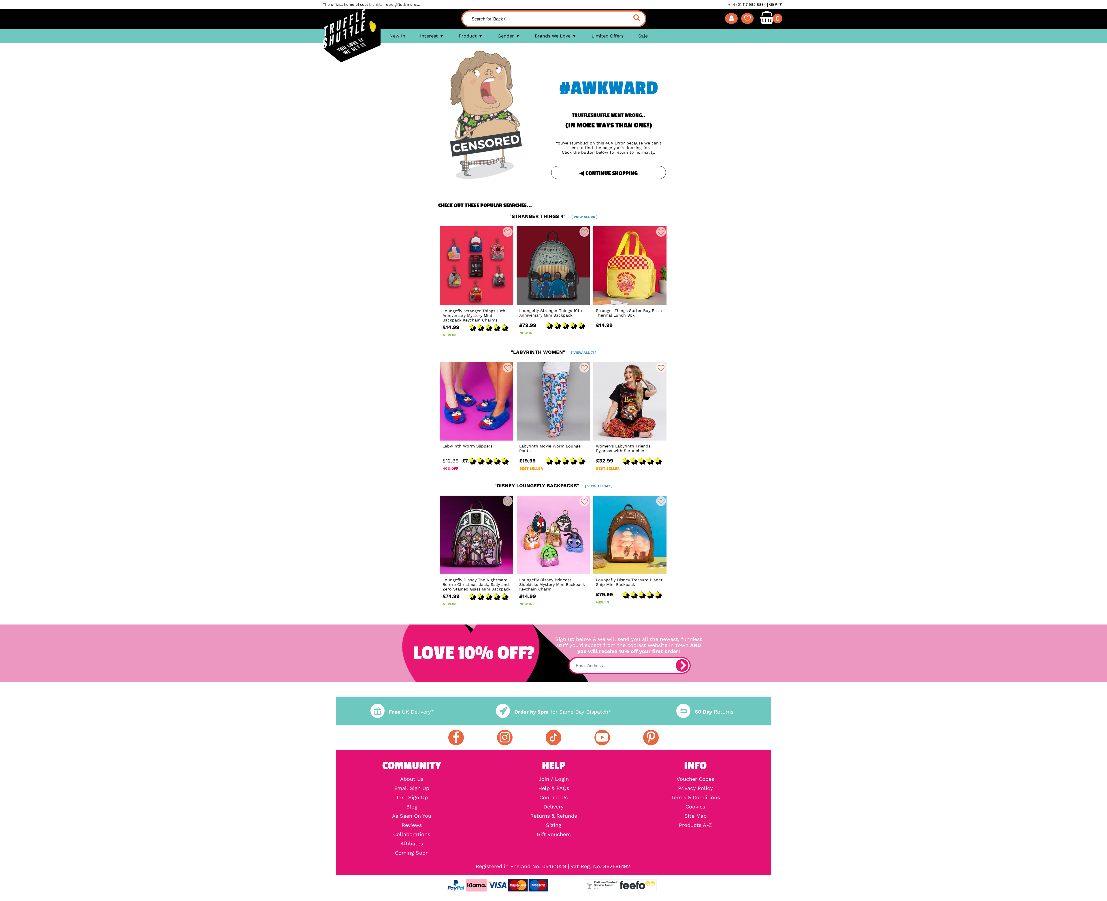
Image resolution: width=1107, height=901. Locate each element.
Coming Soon (412, 852)
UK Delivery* (411, 712)
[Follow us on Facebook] (456, 737)
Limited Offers (608, 36)
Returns (714, 712)
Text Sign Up (412, 797)
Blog (411, 806)
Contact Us (553, 797)
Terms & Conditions (695, 797)
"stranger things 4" (553, 216)
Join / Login (554, 779)
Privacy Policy (695, 788)
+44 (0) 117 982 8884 (747, 4)
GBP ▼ (776, 4)
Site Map (695, 816)
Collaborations (411, 834)
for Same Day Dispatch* (562, 712)
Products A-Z (695, 825)
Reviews (412, 825)
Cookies (695, 806)
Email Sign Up (411, 788)
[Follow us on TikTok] (553, 737)
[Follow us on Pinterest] (651, 737)
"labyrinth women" (553, 352)
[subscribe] (682, 665)
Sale (643, 36)
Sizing (553, 825)
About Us (411, 779)
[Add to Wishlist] (508, 232)
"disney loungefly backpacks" (553, 485)
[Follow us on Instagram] (505, 737)
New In (397, 36)
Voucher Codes (695, 779)
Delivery (553, 806)
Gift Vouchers (554, 834)
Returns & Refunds (553, 816)
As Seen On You (411, 816)
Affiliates (411, 843)
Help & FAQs (553, 788)
